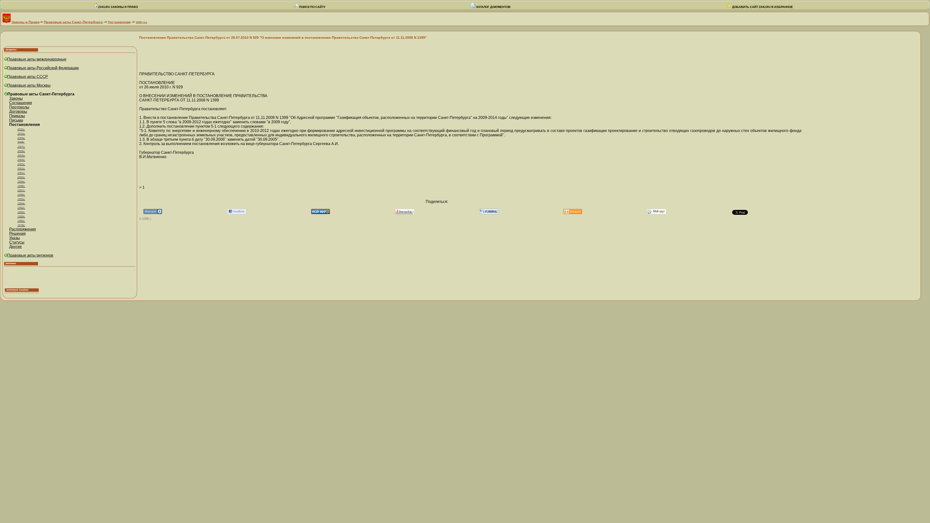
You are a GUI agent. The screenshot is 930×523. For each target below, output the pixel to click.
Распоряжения (22, 229)
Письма (16, 120)
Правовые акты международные (36, 59)
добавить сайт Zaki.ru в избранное (762, 7)
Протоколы (19, 107)
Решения (17, 233)
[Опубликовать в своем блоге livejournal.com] (488, 213)
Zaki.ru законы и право (118, 7)
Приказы (17, 116)
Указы (14, 238)
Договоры (18, 111)
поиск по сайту (311, 7)
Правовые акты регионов (30, 255)
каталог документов (493, 7)
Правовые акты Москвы (29, 85)
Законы (16, 98)
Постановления (119, 22)
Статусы (16, 242)
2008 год (141, 22)
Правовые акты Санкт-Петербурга (73, 22)
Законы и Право (25, 22)
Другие (15, 247)
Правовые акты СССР (27, 77)
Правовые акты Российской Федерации (43, 68)
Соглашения (20, 103)
